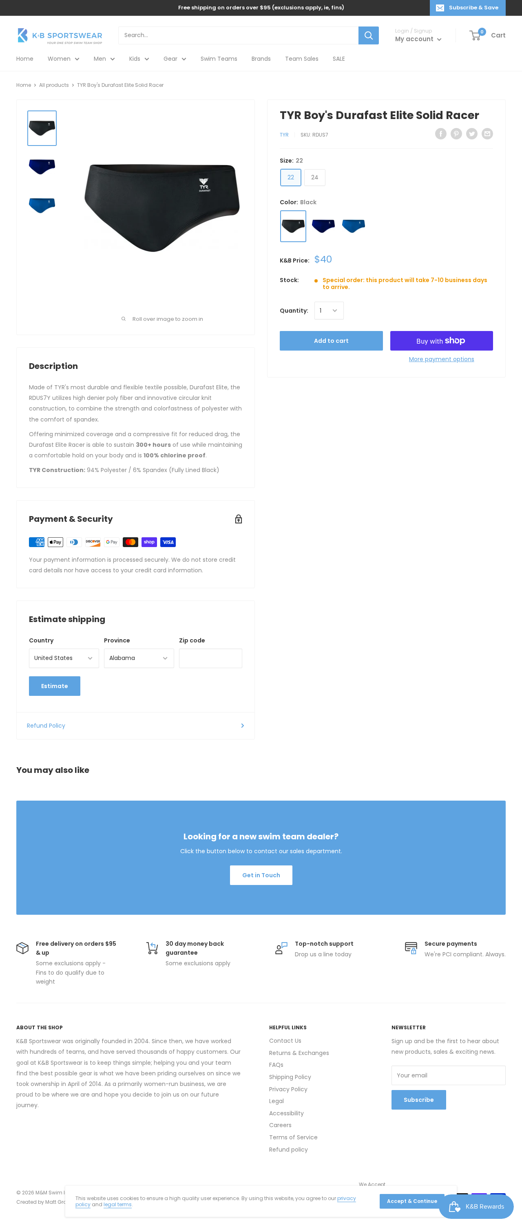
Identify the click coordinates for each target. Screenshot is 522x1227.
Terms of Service (293, 1137)
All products (54, 85)
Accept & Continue (412, 1201)
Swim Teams (219, 59)
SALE (339, 59)
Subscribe (419, 1100)
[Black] (293, 226)
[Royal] (354, 226)
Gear (170, 59)
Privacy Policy (288, 1089)
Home (24, 59)
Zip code (192, 640)
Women (59, 59)
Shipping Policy (290, 1077)
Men (100, 59)
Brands (261, 59)
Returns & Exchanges (299, 1053)
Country (41, 640)
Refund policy (288, 1149)
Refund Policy (46, 726)
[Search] (368, 35)
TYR (284, 134)
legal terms (118, 1204)
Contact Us (285, 1041)
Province (117, 640)
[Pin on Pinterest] (456, 133)
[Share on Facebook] (441, 133)
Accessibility (286, 1113)
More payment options (441, 359)
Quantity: (294, 311)
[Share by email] (487, 133)
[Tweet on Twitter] (472, 133)
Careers (280, 1125)
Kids (134, 59)
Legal (276, 1101)
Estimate (54, 686)
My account (415, 39)
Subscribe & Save (473, 7)
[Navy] (323, 226)
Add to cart (331, 341)
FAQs (276, 1065)
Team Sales (302, 59)
